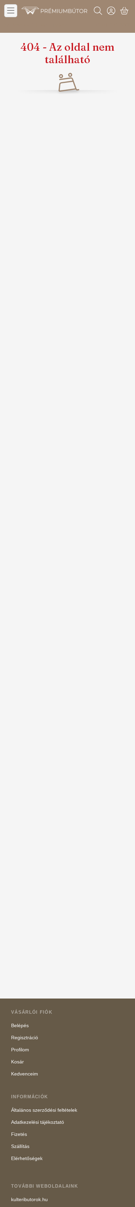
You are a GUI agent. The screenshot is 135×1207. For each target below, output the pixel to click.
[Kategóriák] (10, 10)
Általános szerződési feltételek (44, 1110)
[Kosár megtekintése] (124, 10)
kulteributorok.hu (29, 1199)
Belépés (20, 1025)
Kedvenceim (24, 1074)
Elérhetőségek (27, 1158)
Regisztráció (24, 1037)
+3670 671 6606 (113, 25)
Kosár (17, 1061)
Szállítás (20, 1146)
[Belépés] (111, 10)
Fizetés (19, 1134)
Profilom (20, 1049)
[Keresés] (98, 10)
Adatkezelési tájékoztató (37, 1122)
